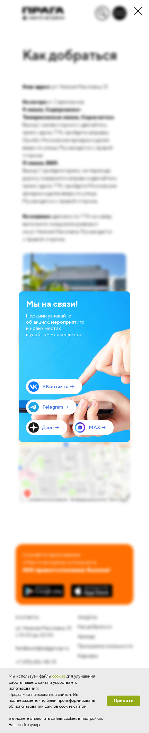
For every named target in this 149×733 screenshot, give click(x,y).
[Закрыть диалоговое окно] (138, 10)
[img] (74, 366)
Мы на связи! (52, 303)
